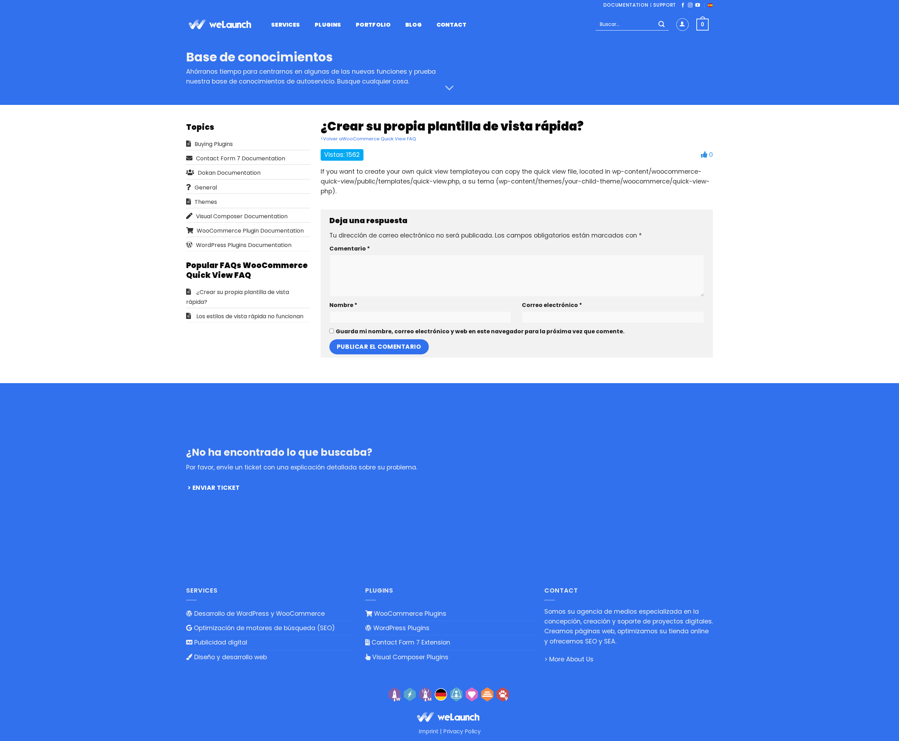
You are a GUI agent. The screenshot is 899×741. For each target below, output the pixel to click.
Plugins (328, 25)
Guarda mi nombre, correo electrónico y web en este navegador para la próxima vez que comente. (480, 331)
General (206, 187)
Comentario (349, 249)
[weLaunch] (221, 25)
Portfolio (373, 25)
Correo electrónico (552, 305)
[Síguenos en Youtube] (697, 5)
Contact (451, 25)
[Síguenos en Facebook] (683, 5)
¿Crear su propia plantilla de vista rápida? (237, 297)
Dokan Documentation (229, 173)
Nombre (343, 305)
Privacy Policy (462, 731)
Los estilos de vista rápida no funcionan (249, 316)
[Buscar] (661, 24)
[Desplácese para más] (449, 88)
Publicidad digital (219, 642)
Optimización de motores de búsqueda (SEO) (263, 628)
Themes (206, 202)
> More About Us (568, 659)
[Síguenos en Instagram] (690, 5)
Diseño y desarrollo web (229, 657)
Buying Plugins (214, 144)
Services (285, 25)
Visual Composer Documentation (242, 216)
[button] (682, 24)
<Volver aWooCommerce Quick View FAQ (368, 138)
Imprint (429, 731)
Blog (413, 25)
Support (664, 5)
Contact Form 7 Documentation (240, 158)
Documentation (626, 5)
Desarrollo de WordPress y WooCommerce (258, 613)
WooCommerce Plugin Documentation (250, 231)
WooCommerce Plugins (409, 613)
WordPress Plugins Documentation (243, 245)
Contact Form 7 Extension (410, 642)
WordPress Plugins (400, 628)
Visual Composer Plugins (409, 657)
